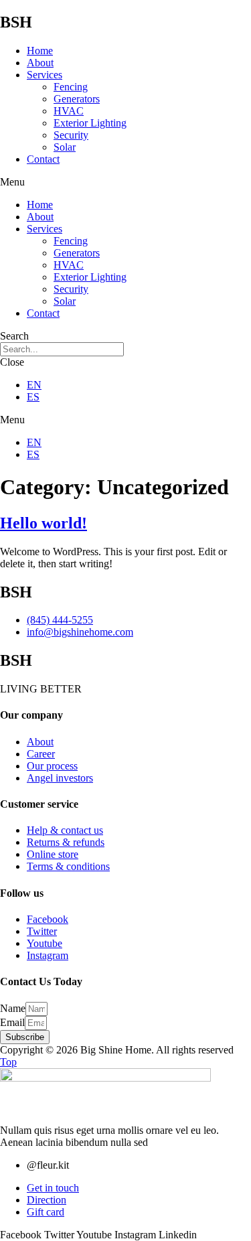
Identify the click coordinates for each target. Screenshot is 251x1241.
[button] (125, 182)
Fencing (71, 86)
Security (71, 135)
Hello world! (43, 523)
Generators (77, 98)
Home (40, 50)
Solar (65, 147)
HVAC (69, 111)
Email (12, 1022)
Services (44, 74)
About (40, 62)
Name (12, 1008)
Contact (43, 159)
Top (8, 1062)
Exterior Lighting (90, 123)
